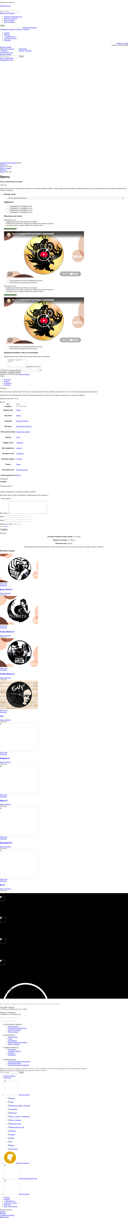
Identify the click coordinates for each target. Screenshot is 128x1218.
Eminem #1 (4, 758)
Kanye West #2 (6, 589)
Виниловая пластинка (23, 426)
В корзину (4, 372)
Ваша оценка (6, 498)
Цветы (2, 172)
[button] (3, 585)
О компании (12, 1049)
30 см (18, 437)
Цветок (2, 166)
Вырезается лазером (23, 432)
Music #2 (3, 800)
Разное (18, 415)
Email (2, 520)
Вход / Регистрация (10, 1206)
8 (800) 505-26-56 (122, 43)
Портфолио (12, 1055)
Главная (3, 163)
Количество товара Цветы (11, 370)
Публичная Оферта (14, 1063)
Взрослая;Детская (22, 421)
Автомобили (12, 1040)
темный (19, 448)
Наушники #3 (6, 843)
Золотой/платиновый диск (13, 16)
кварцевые (20, 453)
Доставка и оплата (14, 1051)
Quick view (3, 583)
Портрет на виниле (10, 18)
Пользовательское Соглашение (18, 1065)
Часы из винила (9, 22)
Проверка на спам (6, 524)
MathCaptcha (6, 526)
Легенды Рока (13, 1037)
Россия (18, 475)
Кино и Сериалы (14, 1044)
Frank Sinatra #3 (7, 674)
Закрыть (3, 1211)
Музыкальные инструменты (17, 1042)
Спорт (10, 1039)
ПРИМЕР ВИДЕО (10, 229)
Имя (2, 516)
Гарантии (11, 1053)
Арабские (19, 442)
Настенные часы (22, 470)
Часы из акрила (9, 20)
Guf (1, 716)
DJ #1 (2, 885)
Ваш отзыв (4, 513)
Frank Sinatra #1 (7, 631)
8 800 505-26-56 (5, 6)
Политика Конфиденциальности (19, 1061)
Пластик (19, 459)
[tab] (66, 379)
